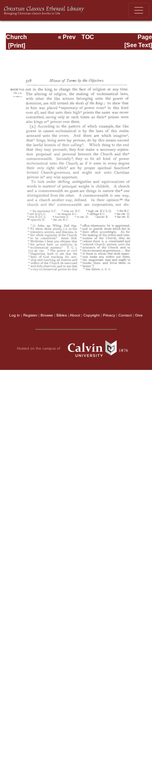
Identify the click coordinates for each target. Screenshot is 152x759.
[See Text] (138, 45)
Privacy (109, 315)
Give (139, 315)
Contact (125, 315)
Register (30, 315)
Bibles (61, 315)
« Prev (67, 37)
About (75, 315)
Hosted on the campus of (39, 348)
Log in (14, 315)
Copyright (91, 315)
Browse (47, 315)
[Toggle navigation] (138, 10)
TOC (88, 37)
